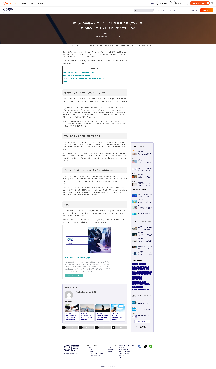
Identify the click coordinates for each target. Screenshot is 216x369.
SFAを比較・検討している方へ (96, 353)
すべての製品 (23, 3)
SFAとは (90, 349)
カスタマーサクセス (137, 289)
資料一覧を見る (142, 321)
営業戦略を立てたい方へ (94, 355)
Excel (140, 266)
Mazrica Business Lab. (79, 46)
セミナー (33, 3)
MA (133, 264)
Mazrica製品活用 (137, 274)
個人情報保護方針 (123, 349)
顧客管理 (146, 289)
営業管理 (144, 284)
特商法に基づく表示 (124, 353)
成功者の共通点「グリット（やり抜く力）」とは (78, 73)
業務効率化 (145, 266)
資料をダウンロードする (73, 275)
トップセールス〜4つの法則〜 (78, 257)
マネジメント (142, 264)
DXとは (90, 347)
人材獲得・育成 (108, 33)
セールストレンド (137, 276)
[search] (136, 10)
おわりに (66, 82)
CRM (150, 271)
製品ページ (110, 347)
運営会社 (121, 347)
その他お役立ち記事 (92, 46)
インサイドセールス (137, 287)
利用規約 (121, 355)
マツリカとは (150, 3)
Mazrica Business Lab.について (127, 345)
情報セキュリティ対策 (124, 351)
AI (148, 284)
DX (147, 269)
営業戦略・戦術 (136, 284)
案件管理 (135, 266)
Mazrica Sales (66, 46)
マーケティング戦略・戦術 (139, 282)
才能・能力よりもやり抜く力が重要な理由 (76, 76)
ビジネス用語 (136, 271)
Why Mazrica (111, 349)
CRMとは (91, 351)
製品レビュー (144, 271)
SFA (144, 269)
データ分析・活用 (137, 269)
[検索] (212, 3)
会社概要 (40, 3)
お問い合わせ (206, 10)
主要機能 (110, 351)
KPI (137, 264)
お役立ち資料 (194, 10)
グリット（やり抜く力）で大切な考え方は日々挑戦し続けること (83, 79)
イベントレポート (137, 279)
